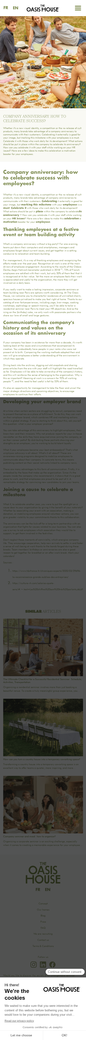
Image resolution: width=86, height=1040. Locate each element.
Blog (43, 915)
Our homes (43, 909)
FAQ (43, 927)
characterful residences (45, 295)
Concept (43, 903)
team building (10, 292)
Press (43, 921)
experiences (31, 302)
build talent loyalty (60, 443)
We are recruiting (43, 933)
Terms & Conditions (43, 946)
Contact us (43, 940)
